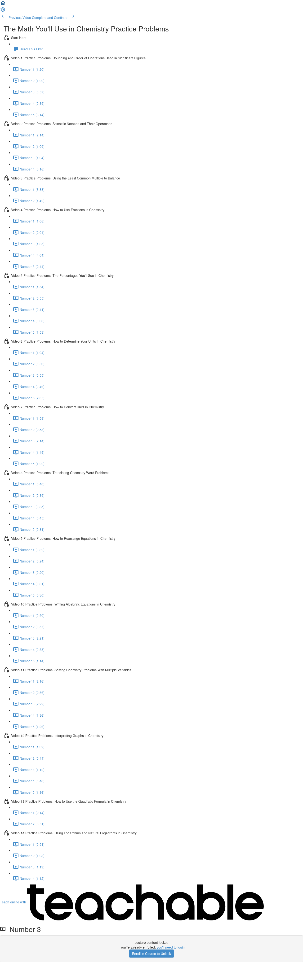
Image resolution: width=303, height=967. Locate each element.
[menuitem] (3, 11)
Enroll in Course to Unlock (151, 953)
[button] (3, 4)
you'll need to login (171, 947)
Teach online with (13, 902)
